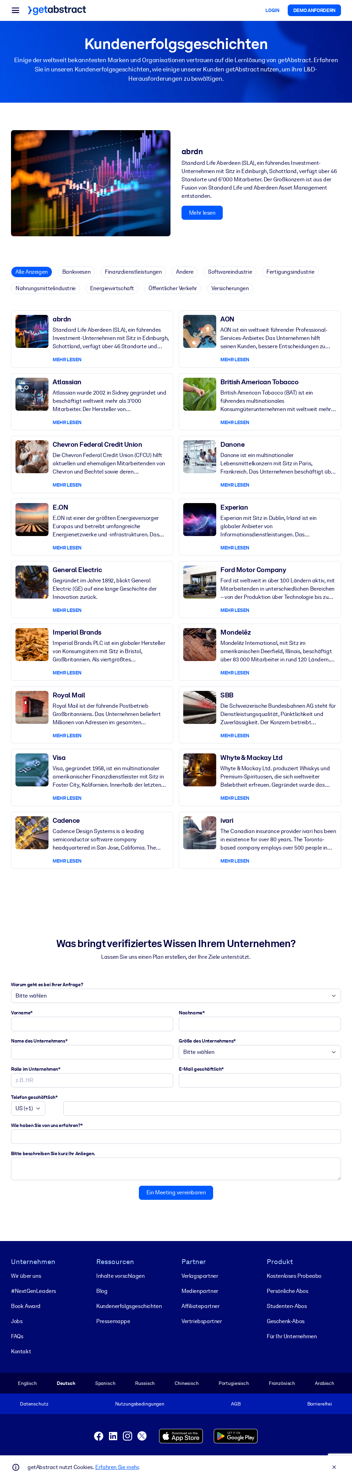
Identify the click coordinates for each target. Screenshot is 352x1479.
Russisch (145, 1383)
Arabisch (324, 1383)
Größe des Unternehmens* (207, 1041)
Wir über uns (26, 1276)
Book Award (26, 1306)
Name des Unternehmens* (39, 1041)
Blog (101, 1291)
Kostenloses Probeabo (294, 1276)
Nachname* (192, 1012)
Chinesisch (187, 1383)
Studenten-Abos (287, 1306)
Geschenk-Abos (286, 1321)
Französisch (282, 1383)
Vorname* (22, 1012)
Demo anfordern (314, 10)
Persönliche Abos (287, 1291)
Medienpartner (200, 1291)
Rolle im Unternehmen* (35, 1069)
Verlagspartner (200, 1276)
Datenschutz (34, 1404)
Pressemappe (113, 1321)
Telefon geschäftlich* (34, 1097)
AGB (236, 1404)
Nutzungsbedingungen (139, 1404)
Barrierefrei (319, 1404)
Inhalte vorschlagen (120, 1276)
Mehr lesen (202, 212)
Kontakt (21, 1351)
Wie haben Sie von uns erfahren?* (46, 1125)
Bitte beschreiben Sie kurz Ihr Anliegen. (53, 1153)
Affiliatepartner (201, 1306)
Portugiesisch (234, 1383)
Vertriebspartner (202, 1321)
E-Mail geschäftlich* (201, 1069)
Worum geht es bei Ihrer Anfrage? (47, 984)
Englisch (27, 1383)
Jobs (16, 1321)
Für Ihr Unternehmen (292, 1336)
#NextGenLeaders (33, 1291)
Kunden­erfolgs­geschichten (129, 1306)
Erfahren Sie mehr (116, 1467)
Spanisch (105, 1383)
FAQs (17, 1336)
